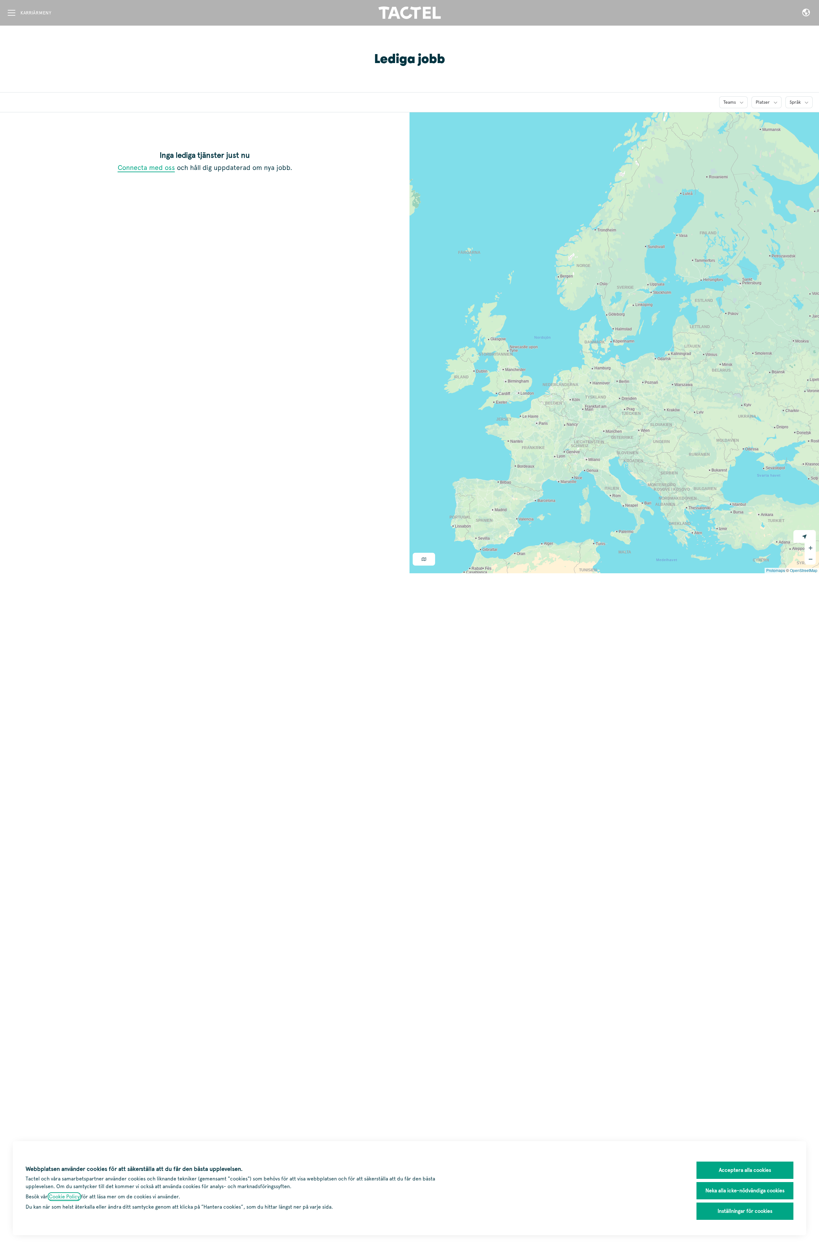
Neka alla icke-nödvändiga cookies (744, 1191)
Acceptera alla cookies (745, 1170)
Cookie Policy (64, 1197)
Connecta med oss (146, 168)
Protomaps (775, 570)
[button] (806, 13)
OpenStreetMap (803, 570)
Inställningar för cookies (745, 1211)
